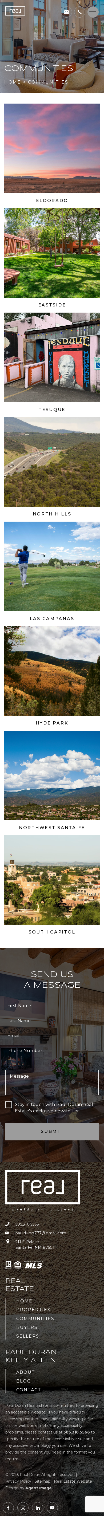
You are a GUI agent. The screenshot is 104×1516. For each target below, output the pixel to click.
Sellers (27, 1336)
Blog (23, 1381)
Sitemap (42, 1481)
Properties (33, 1309)
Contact (28, 1389)
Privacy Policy (18, 1481)
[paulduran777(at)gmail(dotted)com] (66, 12)
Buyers (27, 1327)
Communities (35, 1318)
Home (24, 1301)
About (25, 1372)
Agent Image (38, 1488)
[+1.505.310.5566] (79, 12)
